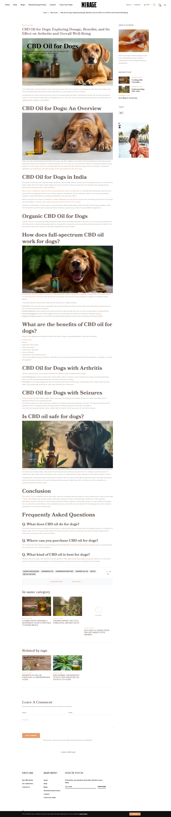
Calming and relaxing (31, 571)
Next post (76, 582)
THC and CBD (66, 98)
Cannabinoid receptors (64, 571)
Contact (46, 794)
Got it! (135, 814)
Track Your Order (50, 797)
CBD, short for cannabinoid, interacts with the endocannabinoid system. (46, 191)
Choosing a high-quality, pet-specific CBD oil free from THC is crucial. (58, 202)
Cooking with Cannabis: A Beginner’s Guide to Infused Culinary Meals (36, 623)
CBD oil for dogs (65, 164)
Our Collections (27, 784)
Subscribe (102, 786)
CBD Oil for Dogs (29, 574)
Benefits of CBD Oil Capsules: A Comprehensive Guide (36, 677)
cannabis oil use (82, 571)
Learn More (83, 814)
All (121, 113)
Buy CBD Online (27, 780)
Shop (45, 784)
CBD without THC (28, 496)
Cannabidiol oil (47, 571)
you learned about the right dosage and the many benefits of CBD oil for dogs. (56, 169)
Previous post (57, 582)
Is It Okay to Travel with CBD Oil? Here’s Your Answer (96, 633)
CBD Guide (54, 13)
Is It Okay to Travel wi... (128, 98)
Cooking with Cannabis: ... (137, 81)
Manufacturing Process (52, 791)
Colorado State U (28, 398)
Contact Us (26, 787)
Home (45, 13)
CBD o (44, 166)
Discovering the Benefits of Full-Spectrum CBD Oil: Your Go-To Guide (66, 677)
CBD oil (92, 571)
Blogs (46, 787)
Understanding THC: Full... (138, 90)
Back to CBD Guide (68, 752)
